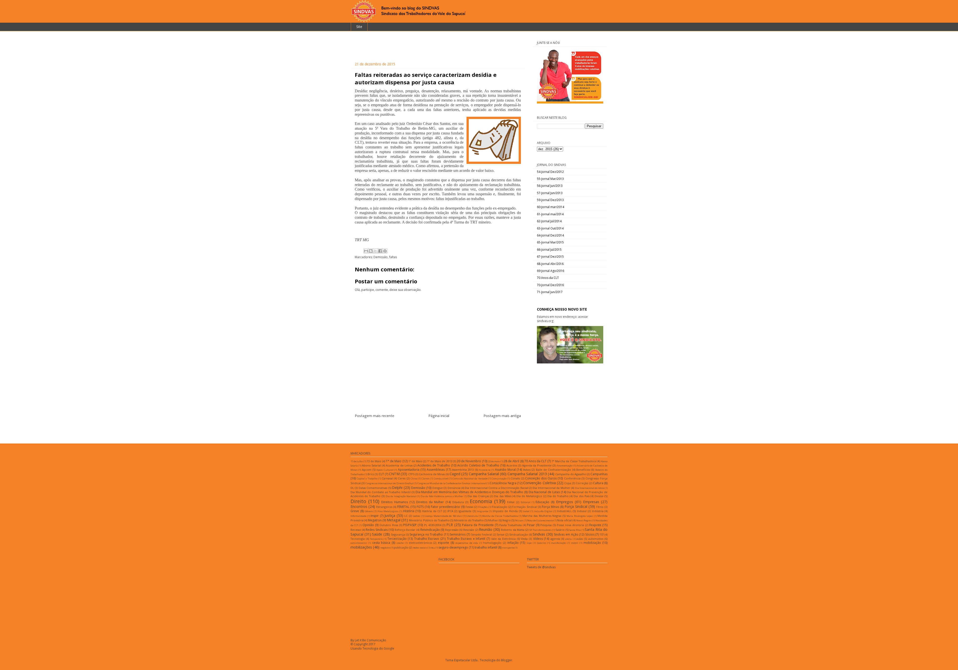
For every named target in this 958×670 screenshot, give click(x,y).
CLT (381, 474)
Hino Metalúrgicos (388, 511)
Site (359, 26)
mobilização (592, 543)
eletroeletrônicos (420, 543)
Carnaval (387, 478)
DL (352, 488)
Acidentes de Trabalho (433, 465)
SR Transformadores (540, 530)
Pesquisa (546, 525)
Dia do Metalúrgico (529, 496)
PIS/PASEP (410, 525)
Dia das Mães (502, 496)
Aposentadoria (408, 469)
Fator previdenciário (445, 507)
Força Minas (550, 507)
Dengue (437, 488)
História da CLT (432, 511)
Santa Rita (575, 530)
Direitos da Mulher (430, 502)
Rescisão (468, 530)
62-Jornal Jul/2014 (549, 221)
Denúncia (454, 488)
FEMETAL (403, 507)
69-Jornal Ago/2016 (550, 271)
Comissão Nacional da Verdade (470, 478)
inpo (529, 543)
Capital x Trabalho (367, 478)
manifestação (558, 543)
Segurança (398, 534)
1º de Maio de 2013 (439, 461)
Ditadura (458, 502)
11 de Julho (357, 461)
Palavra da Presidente (478, 525)
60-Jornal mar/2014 (550, 207)
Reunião (485, 529)
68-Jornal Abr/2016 (550, 264)
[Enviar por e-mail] (365, 250)
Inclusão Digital (543, 511)
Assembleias (436, 469)
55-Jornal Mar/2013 (550, 179)
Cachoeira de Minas (432, 474)
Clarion (425, 478)
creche (400, 543)
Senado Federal (481, 534)
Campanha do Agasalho (570, 474)
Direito (358, 501)
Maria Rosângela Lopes (580, 516)
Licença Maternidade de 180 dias (443, 516)
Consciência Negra (503, 483)
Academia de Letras (399, 465)
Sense (500, 534)
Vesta (524, 539)
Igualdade (465, 511)
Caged (455, 473)
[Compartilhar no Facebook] (380, 250)
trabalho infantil (486, 547)
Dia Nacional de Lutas (544, 492)
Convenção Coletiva (539, 482)
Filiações (483, 507)
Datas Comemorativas (373, 488)
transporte (508, 547)
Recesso (356, 530)
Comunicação (499, 478)
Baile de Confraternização (553, 469)
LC (406, 516)
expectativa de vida (467, 543)
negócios (385, 547)
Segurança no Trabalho (426, 534)
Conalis (515, 478)
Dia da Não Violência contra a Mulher (442, 496)
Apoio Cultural (384, 469)
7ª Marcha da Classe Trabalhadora (574, 461)
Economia (481, 501)
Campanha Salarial (484, 473)
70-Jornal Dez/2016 (550, 285)
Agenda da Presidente (537, 465)
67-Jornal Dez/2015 (550, 256)
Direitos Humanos (394, 502)
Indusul (582, 511)
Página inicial (438, 415)
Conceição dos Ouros (541, 478)
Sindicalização (518, 534)
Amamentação (564, 465)
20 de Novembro (469, 461)
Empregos (564, 501)
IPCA (450, 511)
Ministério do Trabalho (469, 520)
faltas (393, 257)
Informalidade (358, 516)
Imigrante (482, 511)
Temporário (376, 539)
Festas (469, 507)
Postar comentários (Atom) (444, 431)
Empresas (591, 501)
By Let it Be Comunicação (368, 640)
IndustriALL (564, 511)
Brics (371, 474)
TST (602, 534)
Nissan (519, 520)
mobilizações (361, 547)
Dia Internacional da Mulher (551, 488)
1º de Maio (415, 461)
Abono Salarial (371, 465)
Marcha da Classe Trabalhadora (500, 516)
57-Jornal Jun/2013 (550, 193)
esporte (443, 543)
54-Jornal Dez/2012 (550, 172)
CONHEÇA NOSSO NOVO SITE (562, 309)
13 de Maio (374, 461)
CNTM (394, 473)
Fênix (599, 507)
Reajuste (595, 525)
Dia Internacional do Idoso (589, 488)
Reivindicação (430, 530)
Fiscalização (499, 507)
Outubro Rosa (388, 525)
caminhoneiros (359, 543)
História (408, 511)
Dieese (599, 496)
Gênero (369, 511)
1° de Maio (393, 461)
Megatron (375, 520)
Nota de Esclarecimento (540, 520)
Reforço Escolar (405, 530)
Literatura (472, 516)
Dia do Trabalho (558, 496)
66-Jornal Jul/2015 (549, 249)
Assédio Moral (505, 469)
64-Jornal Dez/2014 (550, 235)
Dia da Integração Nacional (401, 496)
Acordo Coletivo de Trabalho (478, 465)
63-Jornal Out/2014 (550, 228)
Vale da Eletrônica (503, 539)
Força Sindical (576, 506)
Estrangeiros (384, 507)
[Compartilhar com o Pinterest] (384, 250)
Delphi (397, 487)
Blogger (506, 660)
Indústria (597, 511)
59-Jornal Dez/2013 (550, 200)
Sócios (590, 534)
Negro (506, 520)
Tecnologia (358, 539)
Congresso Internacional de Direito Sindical (389, 483)
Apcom (366, 469)
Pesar (531, 525)
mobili (574, 543)
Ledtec (416, 516)
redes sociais (420, 547)
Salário (560, 530)
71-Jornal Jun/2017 (550, 292)
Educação (542, 502)
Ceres (401, 478)
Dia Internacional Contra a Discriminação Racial (496, 488)
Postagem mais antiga (502, 415)
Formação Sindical (524, 507)
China (414, 478)
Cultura (598, 483)
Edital (510, 502)
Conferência (572, 478)
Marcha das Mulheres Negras (542, 516)
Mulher (493, 520)
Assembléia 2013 (463, 469)
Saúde (377, 534)
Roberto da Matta (512, 530)
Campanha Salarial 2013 (527, 473)
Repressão (452, 530)
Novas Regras (584, 520)
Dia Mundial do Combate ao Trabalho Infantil (381, 492)
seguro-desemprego (453, 547)
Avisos (527, 469)
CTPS (411, 474)
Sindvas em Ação (566, 534)
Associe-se (484, 469)
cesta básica (381, 543)
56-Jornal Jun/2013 (550, 186)
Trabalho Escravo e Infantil (466, 539)
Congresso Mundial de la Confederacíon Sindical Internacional (451, 483)
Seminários (458, 534)
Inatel (526, 511)
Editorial (525, 502)
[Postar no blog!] (370, 250)
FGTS (420, 507)
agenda (555, 539)
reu (433, 547)
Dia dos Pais (581, 496)
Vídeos (538, 539)
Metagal (393, 520)
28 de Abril (511, 461)
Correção (582, 483)
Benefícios (583, 469)
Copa (567, 483)
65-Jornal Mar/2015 (550, 242)
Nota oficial (564, 520)
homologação (492, 543)
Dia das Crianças (478, 496)
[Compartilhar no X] (375, 250)
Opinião (368, 525)
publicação (401, 547)
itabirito (541, 543)
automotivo (595, 539)
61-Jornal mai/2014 (550, 214)
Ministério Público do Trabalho (429, 520)
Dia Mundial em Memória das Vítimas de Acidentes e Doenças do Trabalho (469, 492)
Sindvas (539, 534)
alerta (568, 539)
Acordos (511, 465)
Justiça (389, 515)
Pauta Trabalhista (510, 525)
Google (389, 648)
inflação (513, 543)
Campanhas (599, 474)
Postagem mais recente (374, 415)
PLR (449, 524)
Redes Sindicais (377, 530)
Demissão (380, 257)
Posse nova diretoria (570, 525)
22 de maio (494, 461)
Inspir (375, 516)
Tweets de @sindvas (541, 567)
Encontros (359, 506)
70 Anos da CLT (548, 278)
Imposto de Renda (505, 511)
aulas (579, 539)
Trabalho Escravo (426, 539)
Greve (355, 511)
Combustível (441, 478)
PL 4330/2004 (432, 525)
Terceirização (397, 539)
